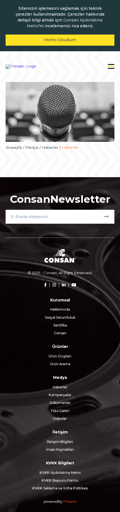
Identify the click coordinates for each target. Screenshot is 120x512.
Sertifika (60, 325)
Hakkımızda (60, 309)
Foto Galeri (60, 411)
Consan (60, 333)
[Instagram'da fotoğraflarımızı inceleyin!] (52, 285)
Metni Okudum (60, 39)
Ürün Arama (60, 364)
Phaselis (69, 501)
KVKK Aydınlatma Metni (60, 472)
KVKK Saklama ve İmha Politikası (60, 488)
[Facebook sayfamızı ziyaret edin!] (45, 285)
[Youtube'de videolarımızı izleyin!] (72, 285)
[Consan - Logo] (21, 66)
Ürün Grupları (60, 356)
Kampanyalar (60, 395)
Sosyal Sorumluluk (60, 317)
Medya (32, 147)
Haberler (50, 147)
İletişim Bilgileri (60, 442)
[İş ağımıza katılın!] (62, 285)
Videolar (60, 418)
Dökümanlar (60, 403)
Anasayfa (14, 147)
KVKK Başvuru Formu (60, 480)
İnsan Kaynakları (60, 449)
